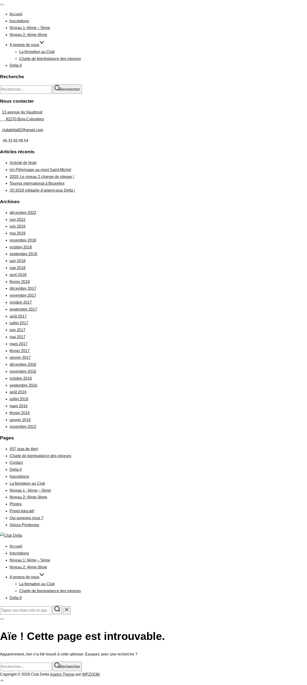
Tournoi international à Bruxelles (37, 183)
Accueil (16, 14)
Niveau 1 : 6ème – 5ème (30, 490)
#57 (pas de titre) (24, 449)
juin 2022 (17, 220)
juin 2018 (17, 261)
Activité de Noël (23, 163)
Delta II (16, 65)
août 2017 (18, 316)
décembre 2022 (23, 213)
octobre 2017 (21, 302)
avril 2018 (18, 275)
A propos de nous (24, 45)
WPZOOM (91, 674)
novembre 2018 (23, 240)
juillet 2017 (19, 323)
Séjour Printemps (24, 525)
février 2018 (20, 282)
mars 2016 (19, 406)
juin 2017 (17, 330)
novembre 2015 (23, 427)
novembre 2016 (23, 371)
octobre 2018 (21, 247)
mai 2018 (17, 268)
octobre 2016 (21, 378)
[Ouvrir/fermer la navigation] (2, 4)
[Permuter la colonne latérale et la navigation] (2, 619)
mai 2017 (17, 337)
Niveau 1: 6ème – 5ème (30, 28)
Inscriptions (19, 21)
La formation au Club (37, 52)
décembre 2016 (23, 364)
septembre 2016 (23, 385)
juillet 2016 (19, 399)
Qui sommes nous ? (26, 518)
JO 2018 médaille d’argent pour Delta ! (42, 190)
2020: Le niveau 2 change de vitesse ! (42, 177)
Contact (16, 463)
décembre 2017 (23, 288)
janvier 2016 (20, 420)
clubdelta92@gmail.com (22, 130)
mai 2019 (17, 233)
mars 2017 (19, 344)
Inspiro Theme (62, 674)
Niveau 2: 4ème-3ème (28, 35)
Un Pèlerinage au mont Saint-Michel (40, 170)
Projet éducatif (22, 511)
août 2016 (18, 392)
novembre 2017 (23, 295)
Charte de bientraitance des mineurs (50, 59)
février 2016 (20, 413)
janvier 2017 (20, 357)
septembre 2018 (23, 254)
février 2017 (20, 351)
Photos (16, 504)
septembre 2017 (23, 309)
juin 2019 (17, 226)
